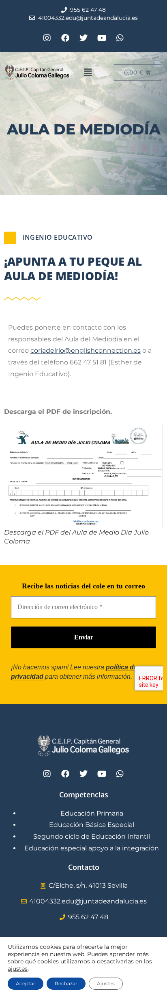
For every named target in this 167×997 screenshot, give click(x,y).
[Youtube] (102, 38)
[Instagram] (47, 38)
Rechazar (66, 983)
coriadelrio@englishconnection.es (85, 350)
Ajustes (106, 983)
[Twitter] (83, 38)
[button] (87, 72)
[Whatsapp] (120, 38)
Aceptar (25, 983)
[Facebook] (65, 38)
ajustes (18, 968)
